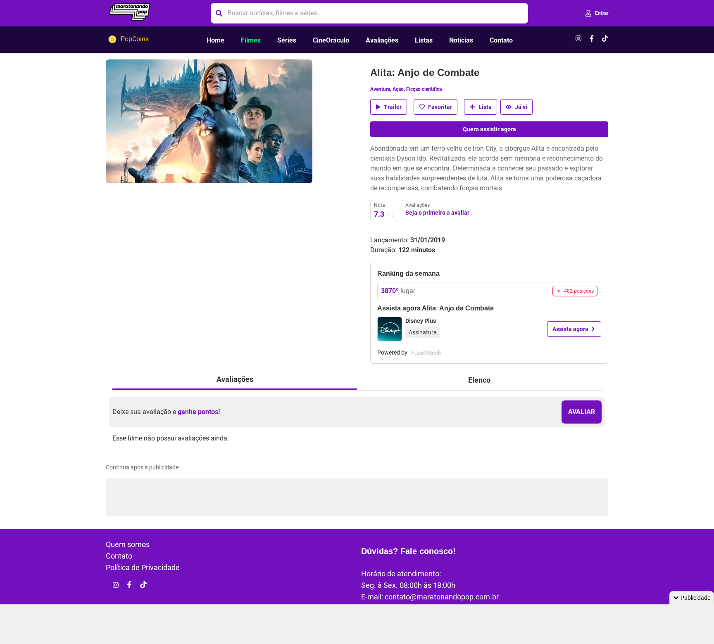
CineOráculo (331, 40)
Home (215, 40)
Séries (286, 40)
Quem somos (128, 544)
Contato (501, 40)
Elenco (479, 380)
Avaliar (581, 412)
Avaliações (382, 40)
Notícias (461, 40)
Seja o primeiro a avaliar (437, 212)
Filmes (251, 40)
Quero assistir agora (489, 129)
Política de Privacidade (143, 567)
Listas (424, 40)
